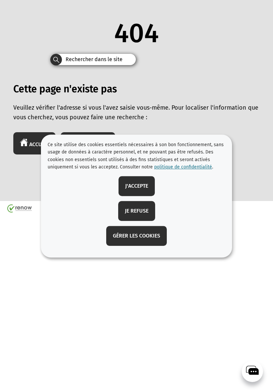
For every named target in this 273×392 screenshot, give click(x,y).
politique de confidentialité (183, 167)
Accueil (38, 144)
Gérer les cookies (136, 236)
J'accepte (136, 186)
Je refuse (136, 211)
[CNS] (252, 371)
